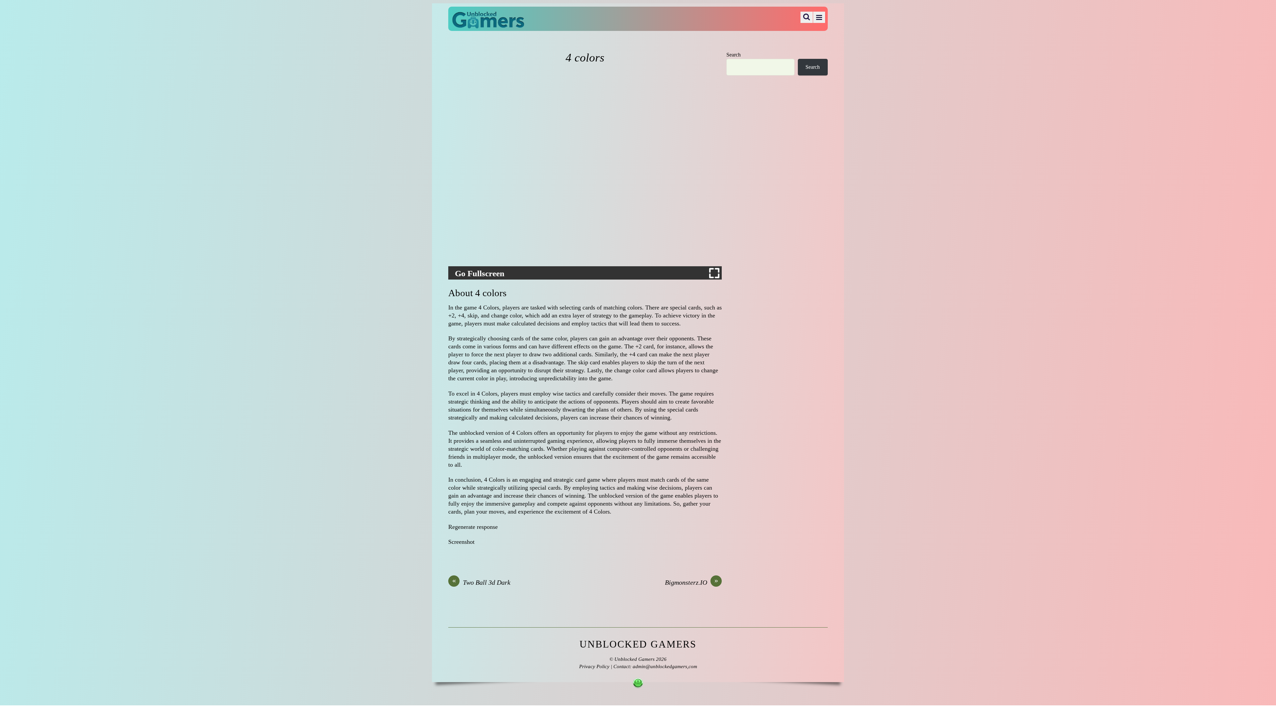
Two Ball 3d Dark (481, 582)
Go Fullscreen (479, 274)
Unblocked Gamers (634, 659)
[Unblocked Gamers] (488, 24)
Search (733, 55)
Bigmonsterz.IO (691, 582)
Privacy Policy (594, 666)
